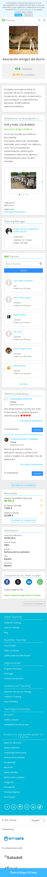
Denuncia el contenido (33, 603)
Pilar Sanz (17, 331)
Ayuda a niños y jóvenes (14, 777)
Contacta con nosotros (14, 678)
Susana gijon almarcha (21, 398)
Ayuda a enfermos (11, 747)
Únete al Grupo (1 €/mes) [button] (23, 872)
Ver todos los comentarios (23, 485)
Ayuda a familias (11, 772)
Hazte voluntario (11, 701)
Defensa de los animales (14, 757)
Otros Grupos (9, 797)
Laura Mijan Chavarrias (23, 280)
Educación (8, 767)
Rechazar (28, 15)
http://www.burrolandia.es (15, 212)
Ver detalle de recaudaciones (23, 520)
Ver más (24, 384)
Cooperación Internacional (15, 752)
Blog (6, 632)
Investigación (9, 787)
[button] (19, 194)
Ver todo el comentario (31, 420)
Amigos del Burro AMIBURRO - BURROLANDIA (26, 230)
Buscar (24, 270)
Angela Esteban (19, 314)
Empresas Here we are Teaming (17, 691)
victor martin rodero (21, 297)
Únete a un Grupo (11, 650)
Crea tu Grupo (10, 645)
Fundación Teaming (12, 622)
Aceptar (18, 15)
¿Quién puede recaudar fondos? (17, 655)
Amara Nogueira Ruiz (22, 348)
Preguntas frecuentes (13, 668)
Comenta (37, 430)
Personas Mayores (12, 792)
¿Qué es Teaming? (12, 627)
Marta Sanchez (19, 365)
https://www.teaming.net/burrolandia (22, 595)
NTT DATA (8, 715)
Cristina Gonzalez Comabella (24, 439)
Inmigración (9, 782)
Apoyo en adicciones (12, 742)
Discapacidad (9, 762)
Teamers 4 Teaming (12, 696)
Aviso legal (8, 673)
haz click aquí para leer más (24, 9)
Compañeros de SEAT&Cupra (16, 724)
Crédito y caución (11, 719)
